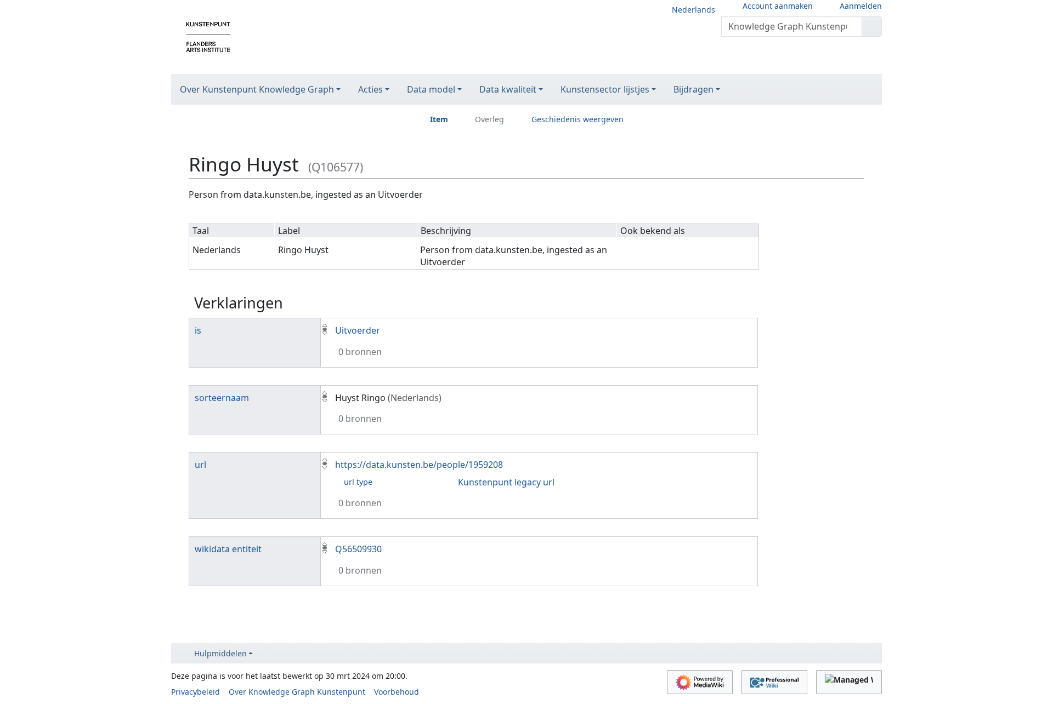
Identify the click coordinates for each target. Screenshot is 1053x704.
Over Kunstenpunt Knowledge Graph (257, 89)
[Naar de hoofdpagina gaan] (208, 36)
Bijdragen (693, 89)
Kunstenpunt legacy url (506, 482)
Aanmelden (861, 6)
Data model (431, 89)
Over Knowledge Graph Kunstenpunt (297, 691)
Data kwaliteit (507, 89)
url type (358, 482)
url (200, 465)
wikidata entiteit (228, 549)
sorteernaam (222, 398)
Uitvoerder (357, 330)
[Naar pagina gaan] (872, 26)
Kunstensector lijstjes (605, 89)
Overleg (489, 119)
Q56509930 (358, 549)
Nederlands (693, 9)
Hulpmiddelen (220, 653)
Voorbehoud (396, 691)
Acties (370, 89)
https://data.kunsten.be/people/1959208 (419, 465)
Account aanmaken (778, 6)
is (198, 330)
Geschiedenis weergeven (577, 119)
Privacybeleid (195, 691)
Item (439, 119)
